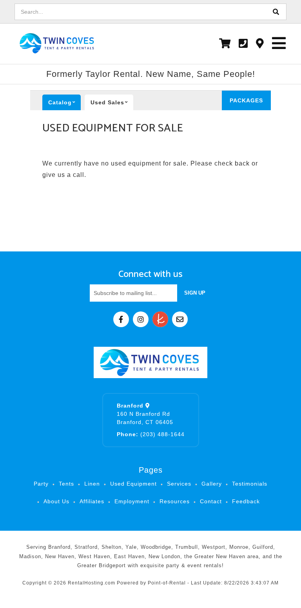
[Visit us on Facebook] (121, 319)
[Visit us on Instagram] (141, 319)
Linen (92, 484)
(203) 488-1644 (151, 434)
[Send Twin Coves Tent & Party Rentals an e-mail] (180, 319)
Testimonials (249, 484)
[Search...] (276, 12)
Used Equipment (133, 484)
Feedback (246, 501)
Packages (246, 100)
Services (179, 484)
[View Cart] (225, 43)
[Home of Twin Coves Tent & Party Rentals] (150, 362)
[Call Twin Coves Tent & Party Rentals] (243, 43)
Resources (175, 501)
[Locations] (260, 43)
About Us (56, 501)
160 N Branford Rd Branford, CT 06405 (145, 413)
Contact (211, 501)
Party (41, 484)
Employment (131, 501)
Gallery (211, 484)
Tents (66, 484)
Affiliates (92, 501)
